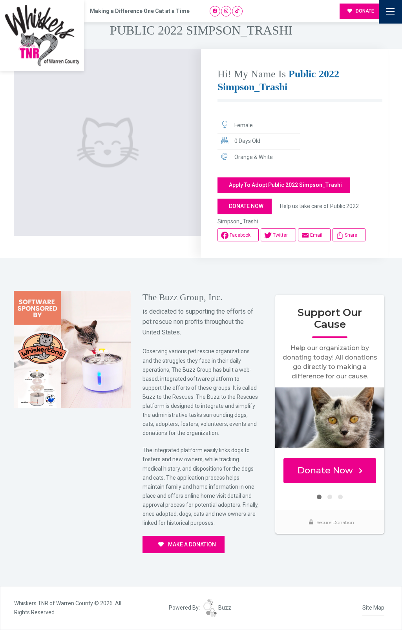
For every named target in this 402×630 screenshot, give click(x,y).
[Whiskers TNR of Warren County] (42, 35)
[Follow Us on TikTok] (237, 11)
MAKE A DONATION (191, 544)
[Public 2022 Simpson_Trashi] (107, 142)
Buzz (224, 607)
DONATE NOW (246, 206)
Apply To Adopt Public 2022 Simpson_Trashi (285, 185)
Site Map (373, 607)
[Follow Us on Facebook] (215, 11)
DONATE (364, 11)
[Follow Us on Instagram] (226, 11)
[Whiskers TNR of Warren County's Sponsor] (72, 349)
